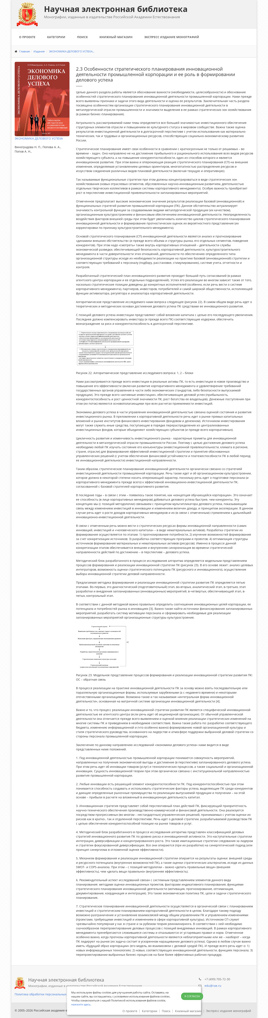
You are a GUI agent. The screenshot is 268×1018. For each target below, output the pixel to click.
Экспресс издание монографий (171, 37)
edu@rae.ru (213, 986)
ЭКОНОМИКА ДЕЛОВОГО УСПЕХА (39, 138)
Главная (24, 51)
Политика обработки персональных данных (46, 994)
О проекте (27, 37)
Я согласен (192, 996)
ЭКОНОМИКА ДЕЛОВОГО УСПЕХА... (71, 51)
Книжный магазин (116, 37)
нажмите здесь (81, 1004)
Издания (39, 51)
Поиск (82, 37)
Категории (56, 37)
